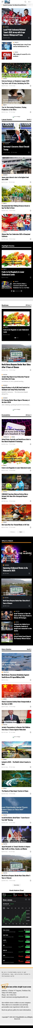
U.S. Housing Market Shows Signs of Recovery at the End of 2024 (16, 401)
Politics (7, 143)
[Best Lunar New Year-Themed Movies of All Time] (16, 512)
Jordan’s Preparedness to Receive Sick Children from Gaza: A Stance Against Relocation (16, 728)
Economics (6, 415)
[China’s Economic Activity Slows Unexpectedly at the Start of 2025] (16, 691)
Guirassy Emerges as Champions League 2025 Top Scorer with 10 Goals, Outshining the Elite (15, 82)
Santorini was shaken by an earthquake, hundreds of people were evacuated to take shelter (23, 627)
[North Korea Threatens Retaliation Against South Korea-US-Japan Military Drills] (16, 662)
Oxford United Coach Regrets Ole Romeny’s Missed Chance (22, 637)
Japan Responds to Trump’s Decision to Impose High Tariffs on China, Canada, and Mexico (16, 847)
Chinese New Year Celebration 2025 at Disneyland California (16, 235)
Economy (5, 385)
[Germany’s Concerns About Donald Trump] (16, 133)
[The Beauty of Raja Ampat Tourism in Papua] (16, 778)
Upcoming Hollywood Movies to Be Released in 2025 (15, 569)
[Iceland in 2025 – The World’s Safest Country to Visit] (16, 749)
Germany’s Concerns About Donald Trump (16, 148)
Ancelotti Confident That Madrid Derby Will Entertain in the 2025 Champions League (15, 5)
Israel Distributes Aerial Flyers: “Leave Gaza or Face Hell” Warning (16, 818)
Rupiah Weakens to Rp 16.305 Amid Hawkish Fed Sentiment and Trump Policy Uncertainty (15, 388)
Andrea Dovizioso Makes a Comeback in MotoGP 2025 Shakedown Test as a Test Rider (21, 285)
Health (4, 203)
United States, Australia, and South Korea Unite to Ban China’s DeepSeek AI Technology (16, 440)
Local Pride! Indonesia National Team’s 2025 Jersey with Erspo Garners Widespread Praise (14, 32)
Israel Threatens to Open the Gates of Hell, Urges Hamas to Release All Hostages (22, 615)
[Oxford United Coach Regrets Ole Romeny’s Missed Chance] (7, 638)
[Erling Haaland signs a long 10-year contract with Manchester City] (7, 46)
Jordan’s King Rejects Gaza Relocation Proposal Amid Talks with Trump (15, 378)
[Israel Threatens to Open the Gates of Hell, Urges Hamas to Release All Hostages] (7, 615)
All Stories (28, 305)
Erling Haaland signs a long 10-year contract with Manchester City (22, 45)
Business (5, 305)
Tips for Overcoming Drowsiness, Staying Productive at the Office (14, 108)
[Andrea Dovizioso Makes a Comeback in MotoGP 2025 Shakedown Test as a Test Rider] (7, 285)
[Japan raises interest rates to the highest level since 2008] (16, 165)
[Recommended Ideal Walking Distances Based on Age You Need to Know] (16, 194)
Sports (16, 42)
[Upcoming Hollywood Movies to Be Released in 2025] (16, 554)
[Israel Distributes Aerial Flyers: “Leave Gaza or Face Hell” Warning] (16, 805)
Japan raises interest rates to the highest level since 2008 (15, 178)
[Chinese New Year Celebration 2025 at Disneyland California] (16, 222)
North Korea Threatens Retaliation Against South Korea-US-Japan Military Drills (15, 676)
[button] (29, 5)
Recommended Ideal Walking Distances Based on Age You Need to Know (16, 207)
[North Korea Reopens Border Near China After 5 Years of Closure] (16, 353)
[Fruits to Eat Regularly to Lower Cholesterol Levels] (16, 259)
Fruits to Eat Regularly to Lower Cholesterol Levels (13, 273)
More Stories (6, 649)
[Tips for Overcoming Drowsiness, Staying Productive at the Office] (16, 96)
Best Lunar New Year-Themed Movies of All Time (15, 525)
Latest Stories (7, 120)
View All (28, 119)
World (7, 26)
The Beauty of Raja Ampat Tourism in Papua (15, 791)
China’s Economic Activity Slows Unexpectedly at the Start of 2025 (16, 702)
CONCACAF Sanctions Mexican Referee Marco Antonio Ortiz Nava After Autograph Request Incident (15, 496)
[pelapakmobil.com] (7, 2)
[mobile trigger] (3, 2)
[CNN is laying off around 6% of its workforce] (7, 55)
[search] (25, 2)
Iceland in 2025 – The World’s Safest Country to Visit (16, 763)
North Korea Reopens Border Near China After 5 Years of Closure (16, 366)
